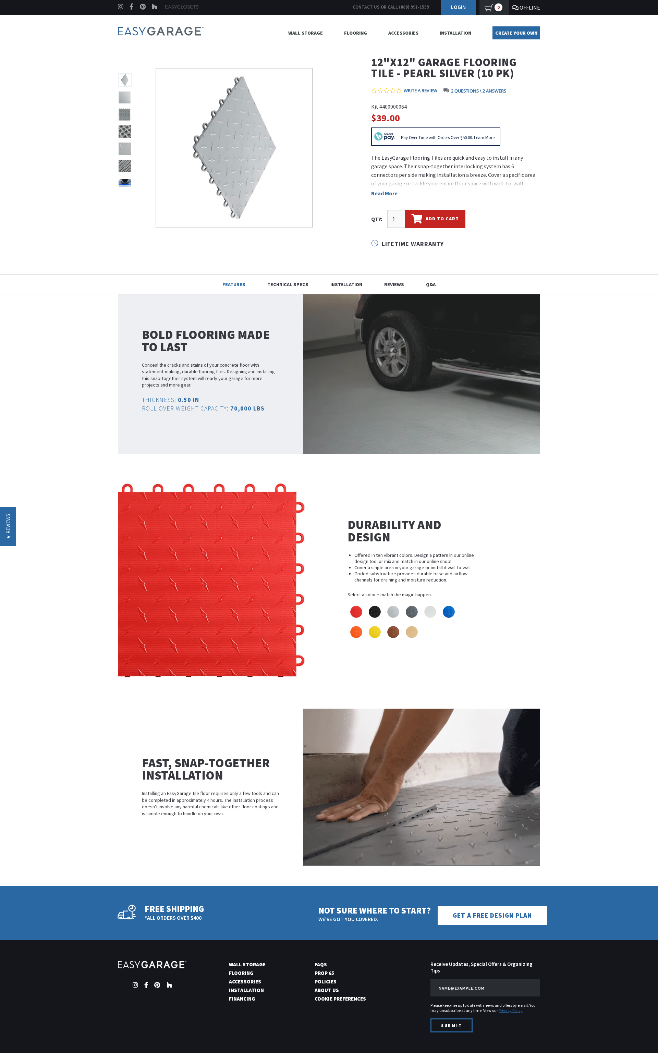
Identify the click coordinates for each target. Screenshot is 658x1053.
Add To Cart (441, 219)
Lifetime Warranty (412, 244)
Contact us (366, 7)
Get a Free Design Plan (492, 915)
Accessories (403, 33)
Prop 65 (324, 973)
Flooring (355, 33)
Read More (384, 193)
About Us (327, 990)
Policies (326, 981)
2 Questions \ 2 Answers (478, 91)
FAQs (321, 964)
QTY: (376, 219)
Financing (242, 998)
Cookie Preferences (340, 998)
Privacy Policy (511, 1010)
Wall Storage (305, 33)
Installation (455, 33)
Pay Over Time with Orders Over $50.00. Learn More (448, 137)
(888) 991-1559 (414, 7)
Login (458, 6)
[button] (640, 1035)
